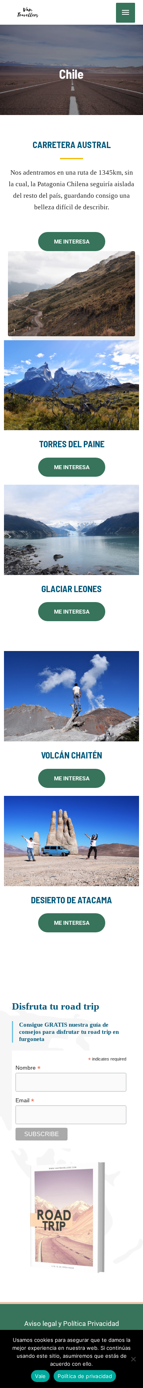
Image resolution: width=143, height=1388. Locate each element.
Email (24, 1100)
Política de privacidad (85, 1376)
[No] (133, 1359)
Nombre (28, 1068)
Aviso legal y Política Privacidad (71, 1324)
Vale (40, 1376)
